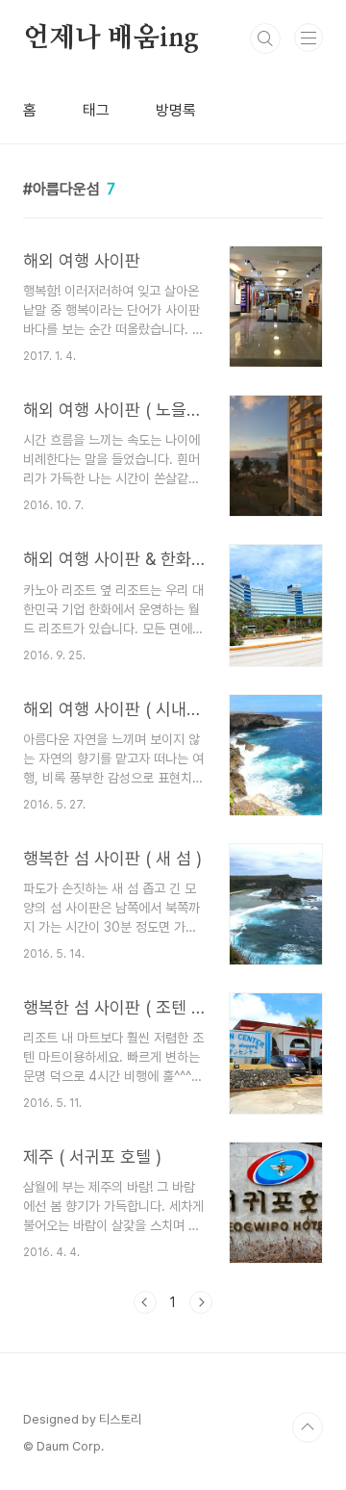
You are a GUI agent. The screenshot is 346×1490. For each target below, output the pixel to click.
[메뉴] (308, 37)
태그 (96, 110)
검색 (265, 38)
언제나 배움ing (111, 38)
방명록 (176, 110)
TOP (307, 1427)
